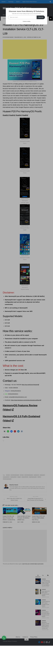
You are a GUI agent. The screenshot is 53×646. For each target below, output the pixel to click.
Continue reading (26, 21)
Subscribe (40, 17)
